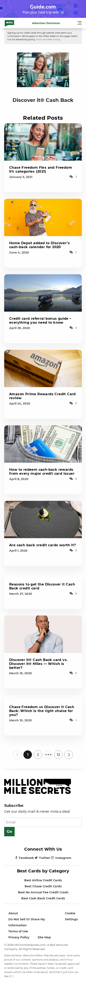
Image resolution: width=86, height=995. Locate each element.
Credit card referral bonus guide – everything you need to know (40, 320)
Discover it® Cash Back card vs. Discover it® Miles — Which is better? (38, 664)
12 (58, 754)
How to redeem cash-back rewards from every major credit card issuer (42, 472)
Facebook (26, 858)
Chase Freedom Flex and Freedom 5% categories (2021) (40, 169)
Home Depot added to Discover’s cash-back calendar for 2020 (39, 245)
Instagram (63, 858)
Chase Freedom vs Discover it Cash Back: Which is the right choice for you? (41, 711)
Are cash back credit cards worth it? (42, 545)
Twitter (44, 858)
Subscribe (13, 805)
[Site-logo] (9, 23)
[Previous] (17, 754)
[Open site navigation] (79, 23)
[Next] (68, 754)
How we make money (48, 39)
